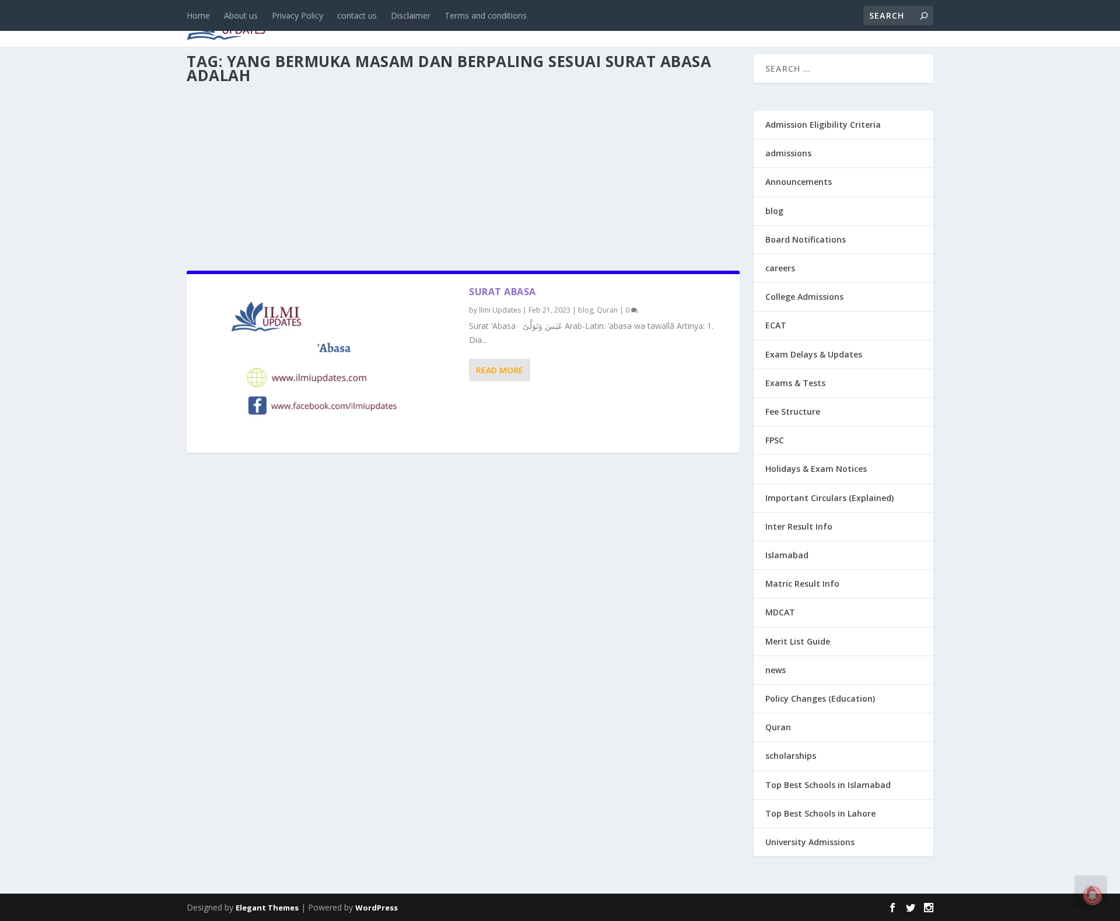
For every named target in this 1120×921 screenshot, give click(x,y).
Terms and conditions (485, 15)
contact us (357, 15)
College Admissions (804, 296)
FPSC (774, 440)
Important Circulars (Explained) (829, 497)
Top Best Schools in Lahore (820, 813)
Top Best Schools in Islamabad (828, 784)
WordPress (376, 907)
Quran (607, 310)
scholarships (790, 755)
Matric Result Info (802, 583)
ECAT (775, 325)
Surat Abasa (502, 291)
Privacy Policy (297, 15)
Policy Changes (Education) (820, 698)
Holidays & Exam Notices (816, 468)
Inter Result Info (798, 526)
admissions (549, 24)
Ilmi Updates (500, 310)
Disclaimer (410, 15)
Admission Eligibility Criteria (823, 124)
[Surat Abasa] (327, 363)
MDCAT (780, 612)
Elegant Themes (267, 907)
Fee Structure (792, 411)
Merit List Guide (797, 641)
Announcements (748, 24)
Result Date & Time (866, 24)
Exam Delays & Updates (813, 354)
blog (434, 24)
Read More (499, 370)
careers (484, 24)
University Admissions (810, 842)
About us (241, 15)
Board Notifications (805, 239)
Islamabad (786, 555)
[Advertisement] (463, 173)
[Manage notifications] (1092, 895)
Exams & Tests (642, 24)
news (392, 24)
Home (198, 15)
